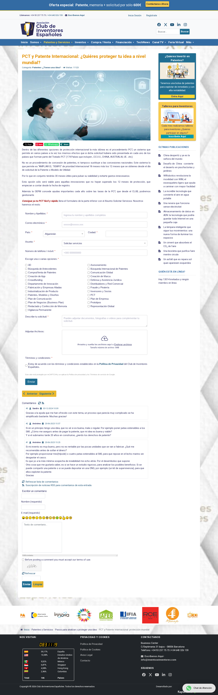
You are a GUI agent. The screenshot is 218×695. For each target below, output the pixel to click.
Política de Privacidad (111, 364)
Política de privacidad (77, 374)
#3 (27, 408)
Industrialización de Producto (43, 291)
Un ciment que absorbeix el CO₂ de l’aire (177, 244)
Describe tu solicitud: (37, 316)
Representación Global (102, 306)
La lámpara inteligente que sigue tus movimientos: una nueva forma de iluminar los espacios (178, 232)
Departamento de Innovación (43, 283)
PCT (92, 295)
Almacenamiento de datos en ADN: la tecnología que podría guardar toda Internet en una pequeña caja (178, 217)
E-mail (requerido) (30, 512)
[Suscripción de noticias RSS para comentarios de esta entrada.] (43, 403)
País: (28, 232)
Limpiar (38, 584)
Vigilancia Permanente (39, 310)
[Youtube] (172, 24)
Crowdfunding (35, 280)
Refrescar (30, 573)
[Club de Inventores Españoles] (42, 29)
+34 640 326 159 (55, 15)
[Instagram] (185, 24)
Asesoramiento (98, 265)
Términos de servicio (98, 374)
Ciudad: (93, 232)
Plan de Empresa (99, 298)
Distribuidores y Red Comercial (106, 283)
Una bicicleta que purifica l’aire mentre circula (179, 253)
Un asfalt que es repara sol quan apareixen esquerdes (177, 261)
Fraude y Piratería (99, 287)
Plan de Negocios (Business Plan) (46, 302)
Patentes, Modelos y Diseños (43, 295)
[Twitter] (165, 24)
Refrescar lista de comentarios (41, 481)
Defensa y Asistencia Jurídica (105, 280)
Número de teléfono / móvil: (40, 251)
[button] (36, 42)
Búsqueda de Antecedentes (42, 268)
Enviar (27, 584)
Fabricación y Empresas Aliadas (45, 287)
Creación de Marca (100, 276)
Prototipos (95, 302)
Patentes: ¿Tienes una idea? (46, 67)
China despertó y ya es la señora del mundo (176, 157)
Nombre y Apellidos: (36, 213)
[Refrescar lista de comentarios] (40, 403)
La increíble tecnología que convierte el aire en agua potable (177, 195)
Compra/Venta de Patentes (42, 272)
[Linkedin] (178, 24)
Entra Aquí (177, 96)
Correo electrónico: (36, 223)
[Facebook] (159, 24)
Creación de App (36, 276)
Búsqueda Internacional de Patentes (109, 268)
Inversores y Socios (100, 291)
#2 (27, 423)
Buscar (185, 31)
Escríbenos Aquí (76, 15)
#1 (27, 442)
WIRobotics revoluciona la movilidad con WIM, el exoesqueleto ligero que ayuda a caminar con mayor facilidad (179, 181)
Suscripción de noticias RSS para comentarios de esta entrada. (58, 485)
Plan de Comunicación (40, 298)
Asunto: (30, 241)
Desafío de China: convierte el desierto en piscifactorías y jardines (178, 167)
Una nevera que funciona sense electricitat (176, 205)
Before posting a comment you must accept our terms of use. (58, 559)
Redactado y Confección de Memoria (47, 306)
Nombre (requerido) (31, 501)
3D (29, 265)
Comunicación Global (101, 272)
